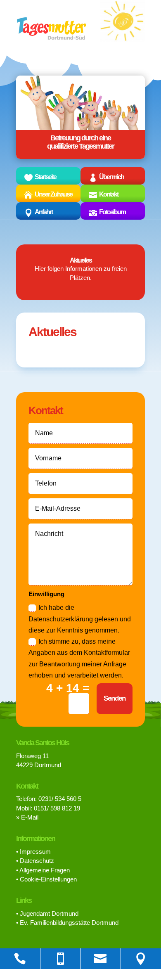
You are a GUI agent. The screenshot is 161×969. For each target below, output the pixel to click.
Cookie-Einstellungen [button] (48, 879)
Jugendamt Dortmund (49, 913)
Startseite (45, 176)
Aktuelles (81, 260)
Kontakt (108, 194)
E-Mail (29, 817)
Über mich (111, 176)
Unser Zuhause (53, 194)
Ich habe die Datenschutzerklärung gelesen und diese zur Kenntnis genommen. (79, 618)
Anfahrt (43, 212)
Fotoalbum (112, 212)
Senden (114, 698)
